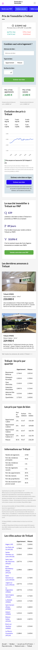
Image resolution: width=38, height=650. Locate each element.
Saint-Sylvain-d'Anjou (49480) (9, 607)
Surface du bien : (9, 68)
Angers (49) (9, 544)
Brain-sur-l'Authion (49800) (8, 626)
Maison (19, 63)
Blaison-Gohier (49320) (8, 619)
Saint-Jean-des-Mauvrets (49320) (10, 561)
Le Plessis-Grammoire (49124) (9, 633)
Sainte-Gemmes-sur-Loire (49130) (9, 554)
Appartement (10, 63)
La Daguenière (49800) (9, 590)
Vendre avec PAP (7, 9)
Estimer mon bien (19, 182)
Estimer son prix (21, 9)
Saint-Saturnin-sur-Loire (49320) (9, 578)
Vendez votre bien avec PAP (19, 252)
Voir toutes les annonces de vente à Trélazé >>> (17, 354)
